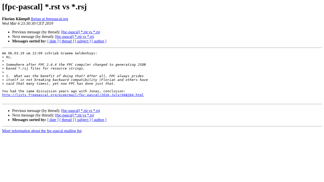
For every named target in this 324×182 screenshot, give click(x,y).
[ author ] (99, 41)
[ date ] (52, 41)
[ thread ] (66, 41)
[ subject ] (83, 41)
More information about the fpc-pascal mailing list (42, 131)
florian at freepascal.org (49, 19)
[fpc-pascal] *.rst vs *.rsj (80, 32)
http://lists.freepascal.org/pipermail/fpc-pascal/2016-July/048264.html (73, 95)
